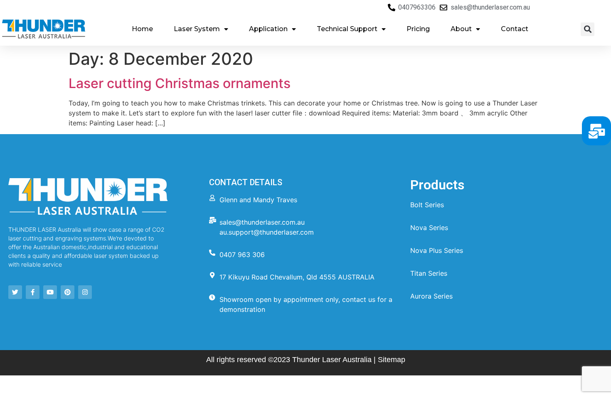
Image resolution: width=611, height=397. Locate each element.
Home (142, 29)
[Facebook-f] (32, 292)
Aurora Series (431, 296)
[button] (587, 29)
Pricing (418, 29)
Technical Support (347, 29)
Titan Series (428, 273)
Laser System (197, 29)
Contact (514, 29)
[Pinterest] (67, 292)
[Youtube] (50, 292)
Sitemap (391, 359)
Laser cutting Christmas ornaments (180, 83)
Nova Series (429, 227)
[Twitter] (15, 292)
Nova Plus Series (436, 250)
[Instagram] (85, 292)
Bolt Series (427, 205)
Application (268, 29)
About (461, 29)
